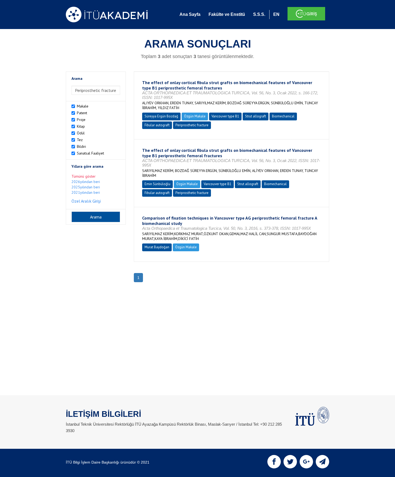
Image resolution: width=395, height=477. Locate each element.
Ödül (81, 133)
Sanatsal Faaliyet (90, 153)
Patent (82, 112)
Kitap (81, 126)
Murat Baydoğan (157, 247)
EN (276, 14)
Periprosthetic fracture (192, 125)
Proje (81, 119)
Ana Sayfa (189, 14)
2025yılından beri (85, 187)
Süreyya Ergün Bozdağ (161, 116)
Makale (82, 106)
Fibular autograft (157, 125)
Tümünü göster (83, 176)
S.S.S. (259, 14)
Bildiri (81, 146)
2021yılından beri (85, 192)
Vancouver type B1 (225, 116)
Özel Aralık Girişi (86, 201)
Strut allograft (255, 116)
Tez (80, 139)
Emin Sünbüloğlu (157, 184)
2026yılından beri (85, 181)
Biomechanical (283, 116)
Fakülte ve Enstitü (227, 14)
